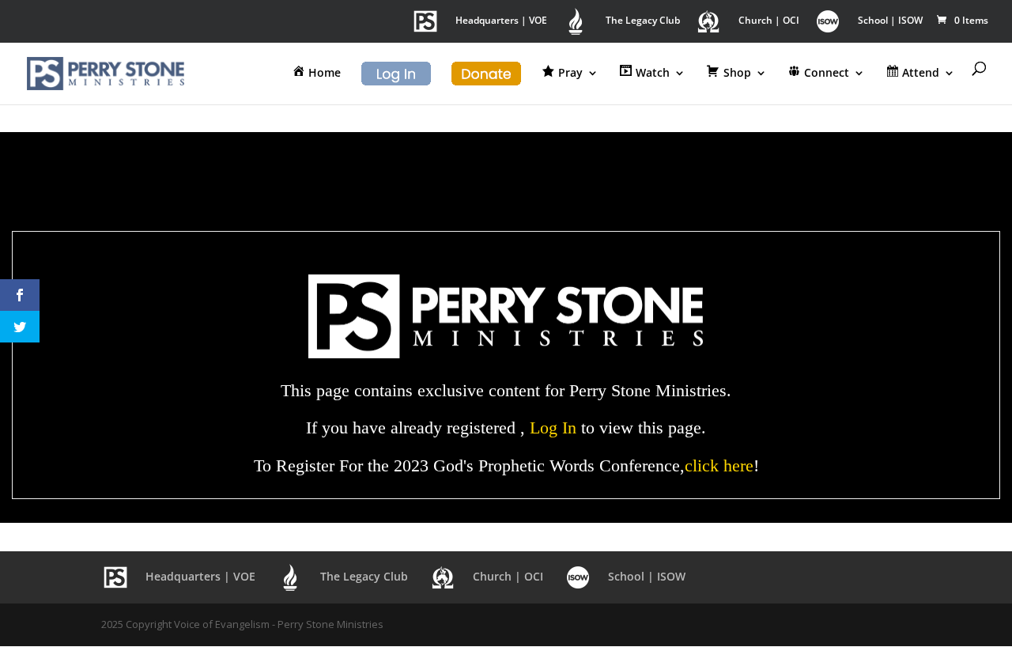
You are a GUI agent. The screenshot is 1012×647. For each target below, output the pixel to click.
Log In (553, 427)
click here (719, 465)
